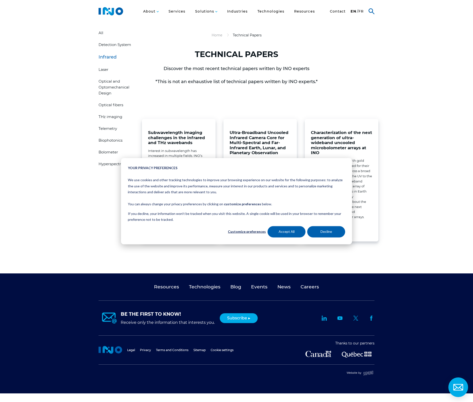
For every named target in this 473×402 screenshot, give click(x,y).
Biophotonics (110, 140)
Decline (326, 231)
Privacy (145, 350)
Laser (103, 69)
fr (361, 11)
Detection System (115, 44)
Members (226, 14)
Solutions (205, 11)
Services (177, 11)
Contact (338, 11)
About (149, 11)
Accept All (287, 231)
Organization (174, 14)
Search (371, 11)
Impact (201, 14)
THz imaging (110, 116)
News (284, 287)
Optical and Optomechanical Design (114, 87)
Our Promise (142, 14)
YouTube (340, 318)
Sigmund (368, 373)
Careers (251, 14)
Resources (304, 11)
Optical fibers (111, 105)
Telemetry (108, 128)
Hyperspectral (111, 164)
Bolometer (108, 152)
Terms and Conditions (172, 350)
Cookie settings (222, 350)
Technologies (270, 11)
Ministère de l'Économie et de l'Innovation (356, 354)
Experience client (319, 14)
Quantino (356, 14)
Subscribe (237, 318)
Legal (131, 350)
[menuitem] (150, 11)
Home (110, 350)
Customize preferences (247, 231)
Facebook (371, 318)
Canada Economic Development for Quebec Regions (318, 354)
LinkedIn (324, 318)
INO (111, 11)
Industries (237, 11)
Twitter (356, 318)
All (101, 32)
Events (259, 287)
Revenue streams (282, 14)
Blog (235, 287)
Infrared (108, 57)
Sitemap (199, 350)
